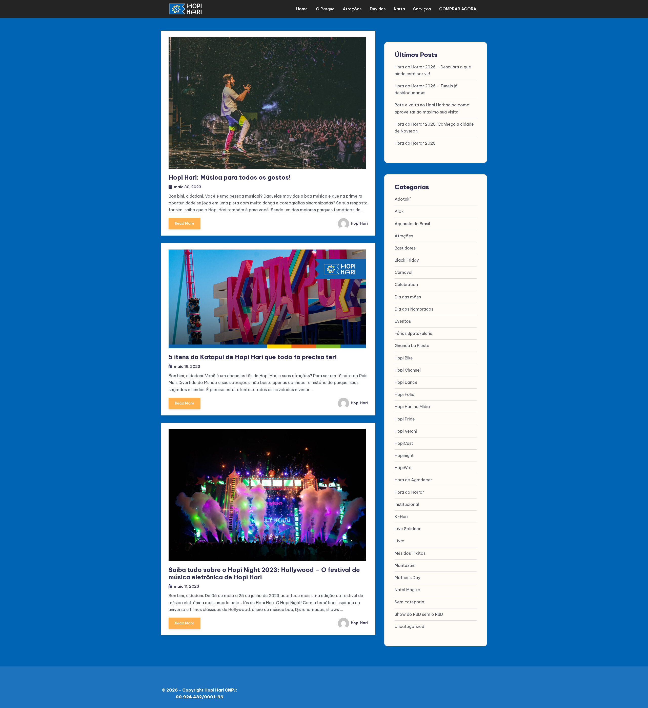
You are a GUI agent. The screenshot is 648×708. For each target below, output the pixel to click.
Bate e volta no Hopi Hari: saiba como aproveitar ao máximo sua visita (432, 108)
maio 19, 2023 (187, 366)
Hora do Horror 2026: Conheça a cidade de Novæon (434, 127)
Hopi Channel (408, 370)
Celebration (406, 284)
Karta (399, 8)
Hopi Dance (406, 382)
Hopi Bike (404, 357)
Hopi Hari (359, 223)
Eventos (403, 321)
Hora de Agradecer (413, 479)
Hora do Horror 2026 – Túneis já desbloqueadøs (426, 89)
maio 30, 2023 (187, 186)
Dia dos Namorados (414, 309)
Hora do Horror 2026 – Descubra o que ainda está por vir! (433, 70)
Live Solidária (408, 528)
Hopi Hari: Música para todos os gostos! (230, 177)
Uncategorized (409, 626)
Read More (184, 223)
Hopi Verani (406, 431)
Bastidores (405, 248)
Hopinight (404, 455)
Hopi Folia (404, 394)
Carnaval (403, 272)
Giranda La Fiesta (412, 345)
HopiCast (404, 443)
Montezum (405, 565)
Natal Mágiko (407, 589)
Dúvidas (378, 8)
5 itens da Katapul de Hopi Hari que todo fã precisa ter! (253, 357)
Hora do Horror (409, 492)
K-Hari (401, 516)
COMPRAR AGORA (457, 8)
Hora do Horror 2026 (415, 143)
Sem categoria (409, 601)
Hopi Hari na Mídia (412, 406)
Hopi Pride (405, 419)
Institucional (407, 504)
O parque (325, 8)
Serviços (422, 8)
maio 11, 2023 (186, 586)
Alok (399, 211)
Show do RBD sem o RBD (419, 614)
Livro (399, 540)
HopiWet (403, 467)
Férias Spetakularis (413, 333)
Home (302, 8)
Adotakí (403, 199)
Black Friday (407, 260)
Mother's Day (407, 577)
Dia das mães (408, 296)
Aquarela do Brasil (412, 223)
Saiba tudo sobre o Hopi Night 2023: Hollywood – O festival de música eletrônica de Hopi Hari (264, 573)
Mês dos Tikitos (410, 553)
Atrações (352, 8)
